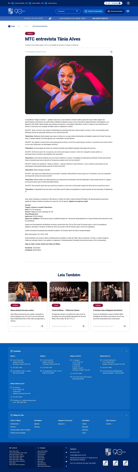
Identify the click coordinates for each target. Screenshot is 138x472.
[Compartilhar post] (111, 52)
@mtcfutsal (41, 456)
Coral (56, 305)
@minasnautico (42, 452)
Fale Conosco (111, 420)
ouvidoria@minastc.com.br (78, 455)
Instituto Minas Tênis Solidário (20, 430)
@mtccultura (41, 459)
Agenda (36, 424)
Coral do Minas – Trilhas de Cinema (65, 310)
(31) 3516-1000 (17, 367)
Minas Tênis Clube (14, 451)
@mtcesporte (41, 458)
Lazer (84, 433)
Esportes (85, 430)
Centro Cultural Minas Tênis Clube (18, 452)
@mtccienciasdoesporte (44, 466)
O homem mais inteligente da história (107, 310)
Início (18, 26)
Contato (108, 424)
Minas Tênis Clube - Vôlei (15, 458)
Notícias (26, 26)
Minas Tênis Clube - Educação (17, 461)
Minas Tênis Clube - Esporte (16, 459)
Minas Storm (12, 463)
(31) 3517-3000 (107, 367)
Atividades (86, 420)
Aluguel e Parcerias (65, 420)
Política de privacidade (17, 433)
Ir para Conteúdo (16, 3)
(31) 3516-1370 (74, 452)
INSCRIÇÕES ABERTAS (100, 18)
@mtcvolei (40, 461)
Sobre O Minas (15, 420)
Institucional (14, 424)
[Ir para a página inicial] (16, 11)
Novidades (38, 420)
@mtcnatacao (41, 454)
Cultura (30, 33)
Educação (85, 427)
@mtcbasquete (42, 463)
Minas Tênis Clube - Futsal (16, 454)
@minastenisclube (43, 451)
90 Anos (13, 427)
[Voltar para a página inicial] (115, 452)
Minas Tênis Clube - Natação (16, 456)
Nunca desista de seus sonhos (22, 310)
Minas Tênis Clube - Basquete (17, 464)
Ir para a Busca (49, 3)
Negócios (61, 424)
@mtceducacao (42, 464)
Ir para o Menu (33, 3)
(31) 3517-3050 (77, 373)
